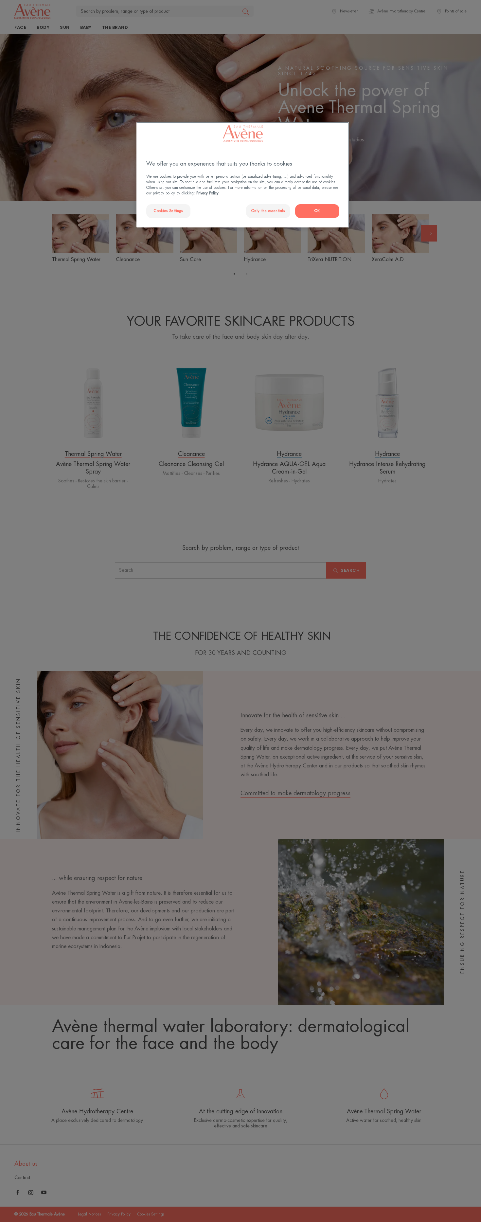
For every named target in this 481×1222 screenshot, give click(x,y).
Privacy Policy (207, 193)
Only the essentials (268, 211)
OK (317, 211)
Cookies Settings (168, 211)
